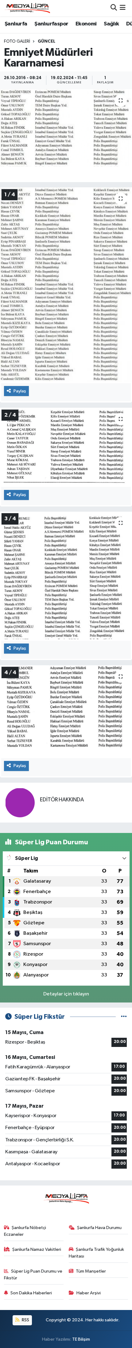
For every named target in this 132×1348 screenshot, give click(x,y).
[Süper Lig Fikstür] (124, 1016)
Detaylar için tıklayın (66, 994)
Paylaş (20, 391)
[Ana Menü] (123, 8)
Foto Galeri (17, 41)
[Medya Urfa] (27, 8)
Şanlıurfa (16, 24)
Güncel (46, 41)
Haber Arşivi (88, 1293)
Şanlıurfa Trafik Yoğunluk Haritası (96, 1252)
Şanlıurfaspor (51, 24)
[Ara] (114, 8)
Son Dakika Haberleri (31, 1293)
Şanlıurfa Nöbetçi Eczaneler (25, 1231)
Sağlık (111, 24)
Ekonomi (86, 24)
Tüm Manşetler (91, 1271)
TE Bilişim (81, 1339)
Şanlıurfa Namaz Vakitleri (36, 1249)
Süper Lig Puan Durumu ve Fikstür (33, 1274)
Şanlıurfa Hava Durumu (99, 1227)
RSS (25, 1320)
